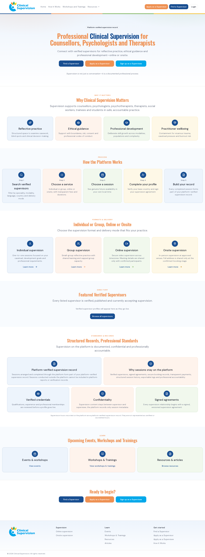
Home (43, 6)
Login (193, 6)
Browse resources (170, 466)
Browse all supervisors (102, 316)
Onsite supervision (64, 535)
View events (35, 466)
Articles (108, 543)
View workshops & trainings (102, 466)
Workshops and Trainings (74, 6)
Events (108, 531)
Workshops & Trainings (115, 535)
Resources (92, 6)
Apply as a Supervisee (164, 539)
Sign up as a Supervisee (131, 63)
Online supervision (64, 531)
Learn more (28, 267)
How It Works (54, 6)
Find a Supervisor (179, 6)
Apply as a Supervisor (156, 6)
